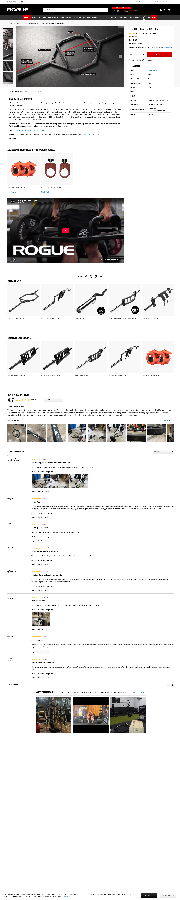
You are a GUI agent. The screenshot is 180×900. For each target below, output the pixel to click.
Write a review (152, 33)
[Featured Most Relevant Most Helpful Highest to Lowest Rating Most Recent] (163, 451)
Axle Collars (88, 134)
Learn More (66, 897)
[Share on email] (101, 276)
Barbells (31, 23)
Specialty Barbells (39, 23)
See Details (12, 192)
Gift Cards (139, 2)
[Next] (172, 685)
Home (9, 23)
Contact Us (148, 2)
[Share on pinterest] (96, 276)
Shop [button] (26, 18)
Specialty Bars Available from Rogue (30, 130)
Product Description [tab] (15, 91)
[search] (75, 10)
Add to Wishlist (136, 60)
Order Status (157, 2)
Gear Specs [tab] (29, 91)
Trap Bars (48, 23)
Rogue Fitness (152, 70)
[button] (106, 10)
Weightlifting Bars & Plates (19, 23)
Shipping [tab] (39, 91)
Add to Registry (150, 60)
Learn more (168, 47)
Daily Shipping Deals (120, 8)
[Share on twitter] (91, 276)
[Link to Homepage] (18, 9)
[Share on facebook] (86, 276)
